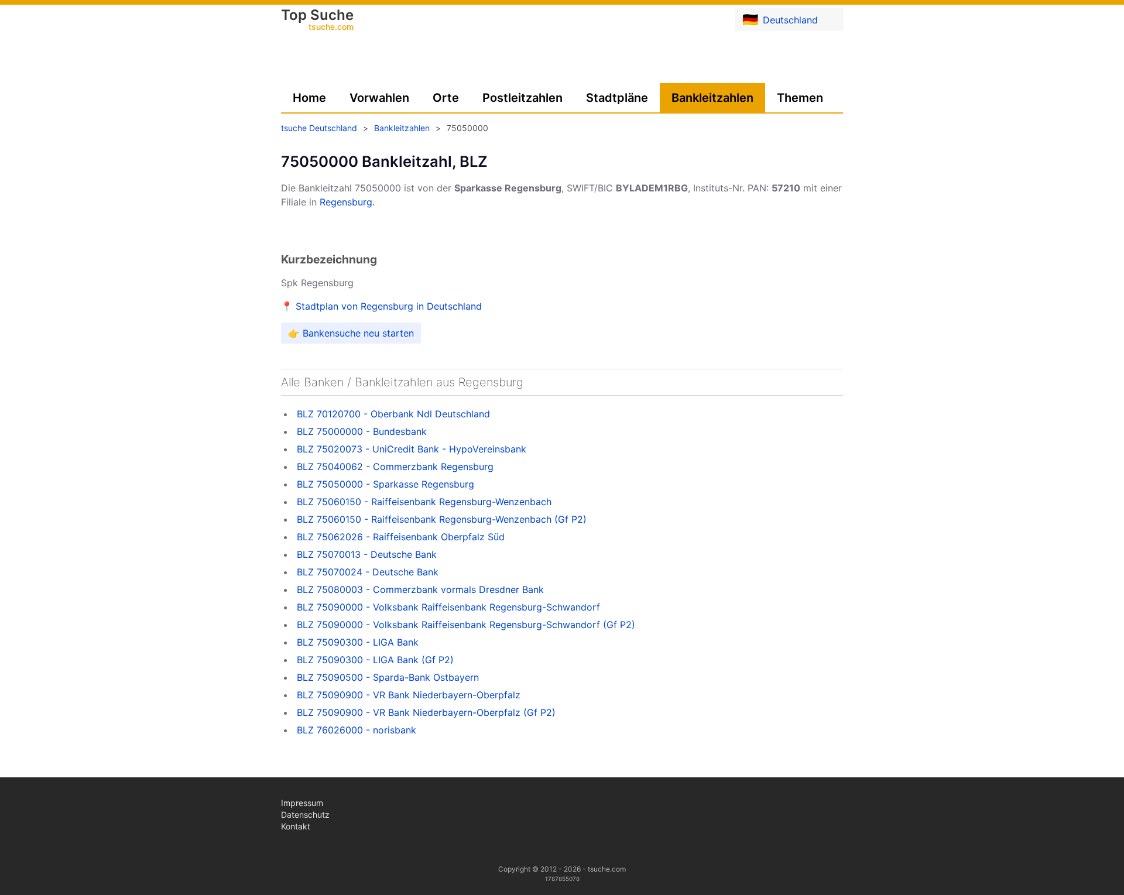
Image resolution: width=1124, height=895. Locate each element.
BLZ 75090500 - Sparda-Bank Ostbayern (388, 677)
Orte (446, 98)
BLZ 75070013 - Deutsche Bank (367, 554)
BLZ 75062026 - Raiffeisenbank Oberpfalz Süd (401, 537)
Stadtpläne (617, 98)
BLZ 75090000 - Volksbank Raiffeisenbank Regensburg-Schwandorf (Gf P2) (466, 624)
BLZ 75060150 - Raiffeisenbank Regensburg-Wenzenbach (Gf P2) (442, 519)
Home (309, 98)
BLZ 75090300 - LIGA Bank (358, 642)
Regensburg (346, 202)
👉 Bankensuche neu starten (351, 333)
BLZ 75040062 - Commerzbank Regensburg (395, 466)
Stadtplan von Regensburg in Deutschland (389, 306)
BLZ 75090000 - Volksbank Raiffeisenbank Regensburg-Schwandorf (448, 607)
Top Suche (317, 20)
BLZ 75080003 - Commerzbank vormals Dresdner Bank (420, 589)
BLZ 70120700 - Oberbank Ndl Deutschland (393, 414)
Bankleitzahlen (712, 98)
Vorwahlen (379, 98)
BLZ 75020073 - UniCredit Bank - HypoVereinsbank (411, 449)
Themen (800, 98)
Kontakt (295, 826)
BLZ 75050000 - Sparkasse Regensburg (385, 484)
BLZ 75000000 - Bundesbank (362, 431)
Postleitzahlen (522, 98)
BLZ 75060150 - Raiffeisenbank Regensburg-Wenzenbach (424, 501)
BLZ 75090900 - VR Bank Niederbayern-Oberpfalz (408, 695)
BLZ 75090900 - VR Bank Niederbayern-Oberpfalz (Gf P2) (426, 712)
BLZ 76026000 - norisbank (356, 730)
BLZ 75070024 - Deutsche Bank (367, 572)
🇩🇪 (780, 19)
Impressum (302, 803)
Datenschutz (305, 814)
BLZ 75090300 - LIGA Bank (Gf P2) (375, 660)
